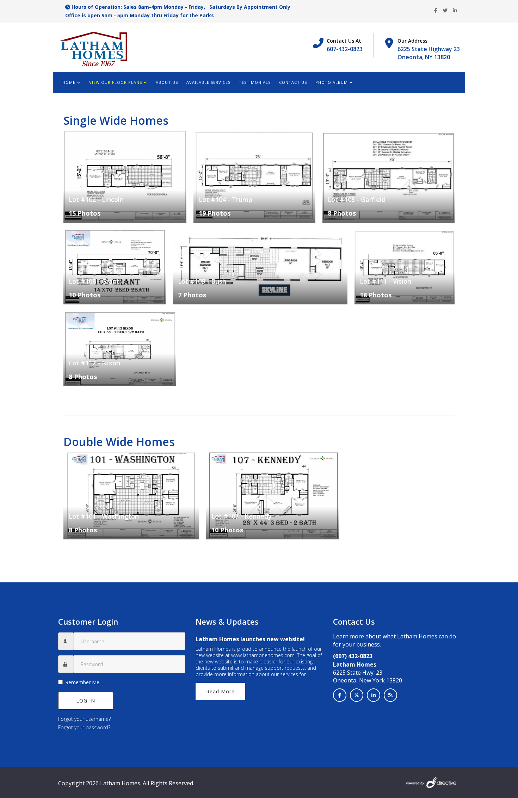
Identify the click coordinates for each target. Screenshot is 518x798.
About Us (167, 82)
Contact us (293, 82)
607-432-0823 (345, 49)
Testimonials (255, 82)
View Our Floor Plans (115, 82)
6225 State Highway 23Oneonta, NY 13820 (428, 53)
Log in (85, 700)
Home (68, 82)
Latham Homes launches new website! (250, 639)
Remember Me (82, 682)
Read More (220, 691)
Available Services (208, 82)
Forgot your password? (84, 727)
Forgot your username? (84, 719)
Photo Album (331, 82)
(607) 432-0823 (352, 656)
